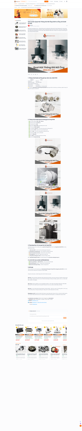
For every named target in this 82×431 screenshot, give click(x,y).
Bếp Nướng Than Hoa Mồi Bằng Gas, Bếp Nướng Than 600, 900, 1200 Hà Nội (29, 336)
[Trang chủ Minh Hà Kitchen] (17, 1)
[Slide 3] (41, 18)
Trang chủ (15, 7)
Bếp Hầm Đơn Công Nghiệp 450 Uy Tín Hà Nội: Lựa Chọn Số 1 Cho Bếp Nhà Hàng (38, 336)
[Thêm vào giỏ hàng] (23, 329)
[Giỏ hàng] (67, 1)
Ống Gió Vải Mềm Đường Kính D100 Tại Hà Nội (19, 336)
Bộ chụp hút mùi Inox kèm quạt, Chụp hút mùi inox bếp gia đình (47, 336)
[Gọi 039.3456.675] (80, 426)
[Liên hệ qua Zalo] (80, 421)
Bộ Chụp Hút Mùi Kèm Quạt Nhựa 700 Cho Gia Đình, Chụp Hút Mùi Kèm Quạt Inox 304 (57, 336)
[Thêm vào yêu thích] (23, 327)
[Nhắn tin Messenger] (80, 423)
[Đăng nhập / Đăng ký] (65, 1)
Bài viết (19, 7)
